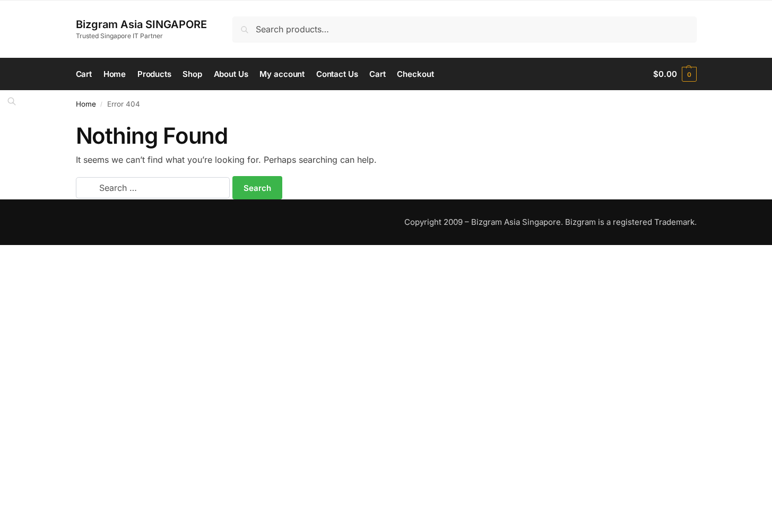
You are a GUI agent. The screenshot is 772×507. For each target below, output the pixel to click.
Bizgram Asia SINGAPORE (141, 24)
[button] (674, 74)
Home (86, 104)
